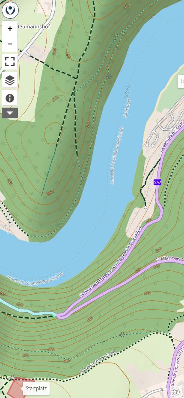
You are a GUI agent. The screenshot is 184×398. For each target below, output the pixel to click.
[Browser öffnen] (10, 80)
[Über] (10, 97)
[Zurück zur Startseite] (10, 10)
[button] (10, 28)
